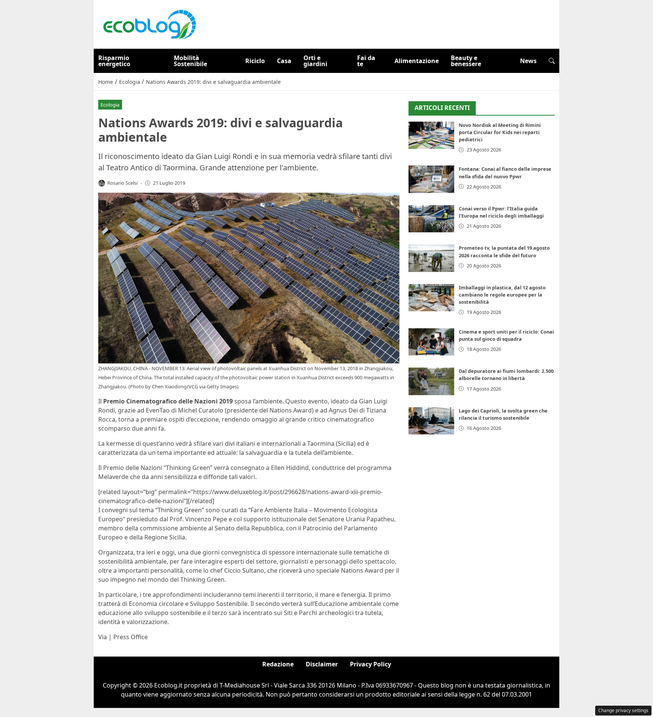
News (528, 61)
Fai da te (366, 61)
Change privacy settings (623, 710)
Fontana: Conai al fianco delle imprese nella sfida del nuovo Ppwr (505, 172)
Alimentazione (417, 61)
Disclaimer (322, 664)
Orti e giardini (315, 61)
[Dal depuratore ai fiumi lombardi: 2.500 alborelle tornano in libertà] (431, 381)
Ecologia (110, 104)
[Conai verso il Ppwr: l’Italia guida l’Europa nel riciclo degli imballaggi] (431, 219)
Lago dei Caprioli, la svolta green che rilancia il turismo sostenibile (503, 414)
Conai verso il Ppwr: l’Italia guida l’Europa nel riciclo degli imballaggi (501, 212)
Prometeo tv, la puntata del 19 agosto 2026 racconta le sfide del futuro (504, 251)
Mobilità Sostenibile (190, 61)
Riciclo (255, 61)
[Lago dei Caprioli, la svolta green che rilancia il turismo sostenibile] (431, 421)
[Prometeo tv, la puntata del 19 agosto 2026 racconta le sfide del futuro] (431, 258)
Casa (284, 61)
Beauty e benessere (466, 61)
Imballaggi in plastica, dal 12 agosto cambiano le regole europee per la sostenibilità (502, 294)
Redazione (278, 664)
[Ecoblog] (149, 24)
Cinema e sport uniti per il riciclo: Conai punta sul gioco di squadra (506, 335)
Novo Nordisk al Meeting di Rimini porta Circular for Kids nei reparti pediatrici (500, 132)
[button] (552, 60)
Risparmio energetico (114, 61)
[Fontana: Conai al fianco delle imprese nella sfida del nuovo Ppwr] (431, 179)
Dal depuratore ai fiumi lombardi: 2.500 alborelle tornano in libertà (506, 375)
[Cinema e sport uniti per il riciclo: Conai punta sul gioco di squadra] (431, 342)
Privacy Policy (370, 664)
